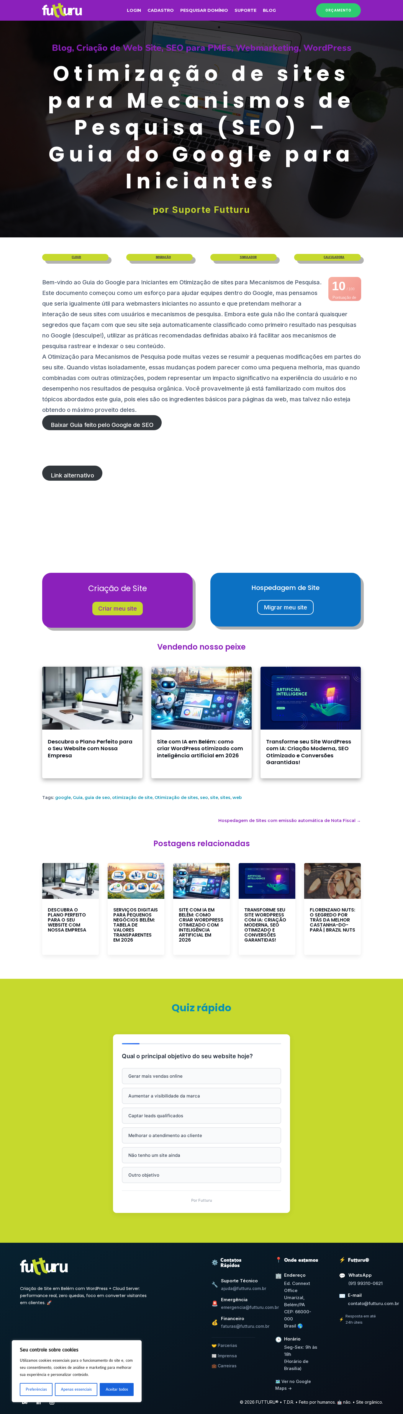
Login (134, 10)
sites (225, 797)
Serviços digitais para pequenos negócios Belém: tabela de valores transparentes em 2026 (135, 924)
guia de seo (97, 797)
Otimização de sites (176, 797)
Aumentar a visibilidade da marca (164, 1096)
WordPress (327, 48)
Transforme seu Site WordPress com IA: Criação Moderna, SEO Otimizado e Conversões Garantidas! (308, 752)
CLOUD (76, 257)
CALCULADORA (334, 257)
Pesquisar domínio (204, 10)
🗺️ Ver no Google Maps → (293, 1384)
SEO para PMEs (198, 48)
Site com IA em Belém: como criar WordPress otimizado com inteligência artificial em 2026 (200, 748)
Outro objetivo (143, 1175)
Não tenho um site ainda (154, 1155)
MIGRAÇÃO (163, 257)
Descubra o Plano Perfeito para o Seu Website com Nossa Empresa (90, 748)
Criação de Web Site (118, 48)
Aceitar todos (117, 1389)
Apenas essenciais (76, 1389)
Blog (269, 10)
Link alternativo (72, 475)
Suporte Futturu (211, 209)
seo (204, 797)
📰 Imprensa (224, 1355)
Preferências (36, 1389)
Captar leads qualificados (155, 1115)
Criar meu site (117, 608)
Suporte (245, 10)
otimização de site (132, 797)
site (214, 797)
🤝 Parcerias (224, 1345)
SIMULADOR (248, 257)
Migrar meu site (285, 607)
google (63, 797)
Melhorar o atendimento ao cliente (165, 1135)
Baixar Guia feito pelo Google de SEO (102, 424)
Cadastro (161, 10)
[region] (77, 1371)
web (237, 797)
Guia (78, 797)
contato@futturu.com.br (373, 1303)
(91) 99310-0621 (365, 1283)
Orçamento (338, 10)
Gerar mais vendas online (155, 1076)
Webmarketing (267, 48)
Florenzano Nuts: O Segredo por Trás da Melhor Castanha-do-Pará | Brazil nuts (332, 919)
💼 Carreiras (224, 1365)
